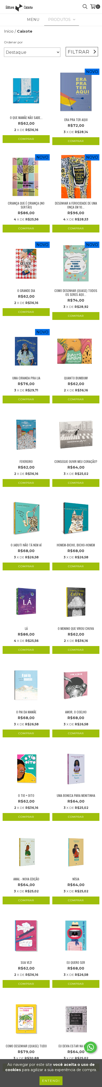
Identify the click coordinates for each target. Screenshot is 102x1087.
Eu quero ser (76, 962)
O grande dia (26, 290)
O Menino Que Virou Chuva (76, 628)
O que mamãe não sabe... (26, 118)
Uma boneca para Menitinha (76, 795)
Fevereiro (26, 461)
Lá (26, 628)
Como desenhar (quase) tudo (26, 1046)
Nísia (75, 879)
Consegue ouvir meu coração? (75, 461)
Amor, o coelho (76, 712)
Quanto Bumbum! (76, 378)
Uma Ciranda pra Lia (26, 378)
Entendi (51, 1081)
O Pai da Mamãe (26, 712)
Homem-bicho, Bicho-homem (76, 545)
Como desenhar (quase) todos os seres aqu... (75, 292)
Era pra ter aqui (76, 120)
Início (9, 31)
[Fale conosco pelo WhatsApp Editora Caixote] (90, 1047)
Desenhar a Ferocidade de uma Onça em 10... (76, 205)
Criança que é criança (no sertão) (26, 205)
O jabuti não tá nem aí (26, 545)
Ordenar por (13, 42)
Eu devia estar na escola (76, 1046)
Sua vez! (26, 962)
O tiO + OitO (26, 795)
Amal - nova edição (26, 879)
